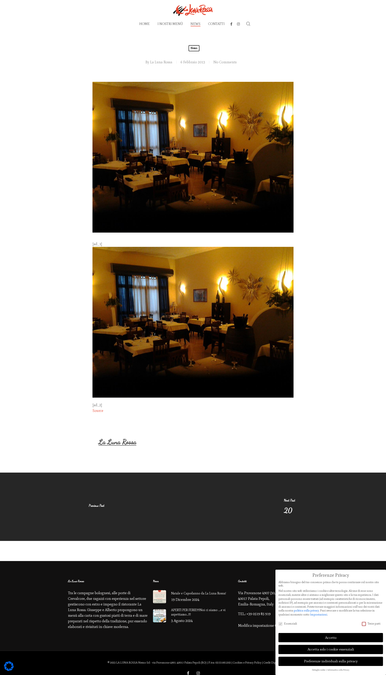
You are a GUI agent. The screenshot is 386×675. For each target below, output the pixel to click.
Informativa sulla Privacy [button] (338, 670)
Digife (275, 662)
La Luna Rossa (161, 62)
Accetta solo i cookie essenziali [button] (331, 649)
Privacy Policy (253, 662)
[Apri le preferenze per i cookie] (9, 670)
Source (97, 410)
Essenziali (290, 623)
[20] (289, 507)
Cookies (238, 662)
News (194, 48)
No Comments (225, 62)
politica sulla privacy (306, 610)
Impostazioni (318, 614)
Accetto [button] (331, 637)
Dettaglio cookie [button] (319, 670)
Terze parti (374, 623)
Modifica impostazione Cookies (262, 625)
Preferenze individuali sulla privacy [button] (331, 661)
